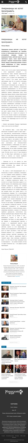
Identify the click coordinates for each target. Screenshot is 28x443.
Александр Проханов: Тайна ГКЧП (17, 307)
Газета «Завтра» (14, 407)
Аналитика (8, 5)
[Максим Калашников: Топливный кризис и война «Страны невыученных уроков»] (7, 354)
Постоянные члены (10, 435)
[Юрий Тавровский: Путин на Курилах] (21, 354)
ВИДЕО (4, 346)
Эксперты (17, 435)
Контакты (14, 437)
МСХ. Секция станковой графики (14, 416)
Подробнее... (18, 276)
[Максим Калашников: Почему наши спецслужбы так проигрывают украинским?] (7, 369)
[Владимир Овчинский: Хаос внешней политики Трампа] (5, 288)
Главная (3, 5)
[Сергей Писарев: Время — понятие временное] (5, 323)
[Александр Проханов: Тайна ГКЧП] (5, 309)
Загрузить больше (14, 342)
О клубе (3, 435)
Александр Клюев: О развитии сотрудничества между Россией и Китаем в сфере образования (17, 302)
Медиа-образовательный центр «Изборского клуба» (14, 413)
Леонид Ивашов (4, 13)
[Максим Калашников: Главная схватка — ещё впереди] (5, 295)
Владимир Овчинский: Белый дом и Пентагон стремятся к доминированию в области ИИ (17, 330)
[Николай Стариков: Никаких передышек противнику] (5, 337)
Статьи (13, 5)
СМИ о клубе (22, 435)
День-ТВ (14, 410)
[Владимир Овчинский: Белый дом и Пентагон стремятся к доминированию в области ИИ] (5, 330)
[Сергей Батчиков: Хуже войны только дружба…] (5, 316)
